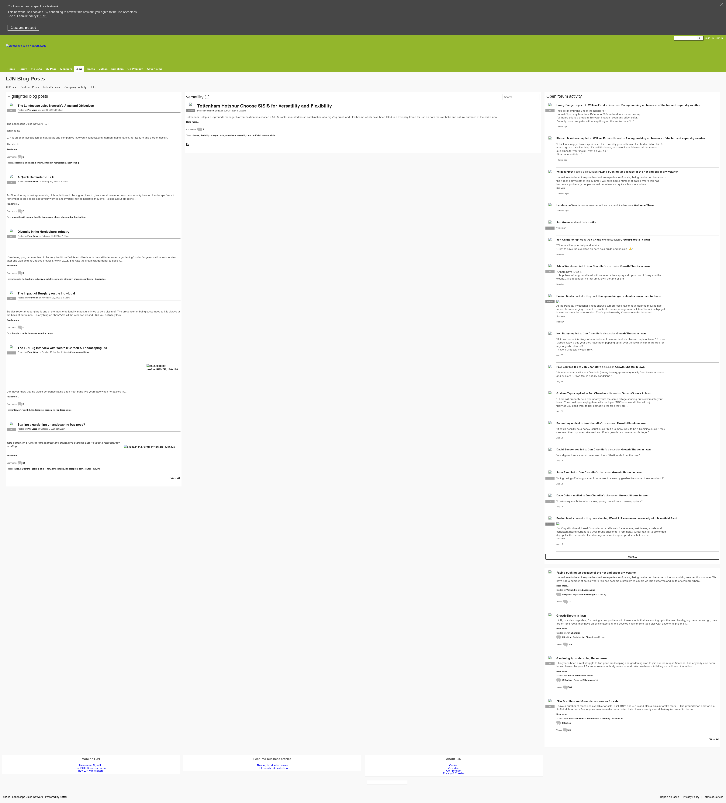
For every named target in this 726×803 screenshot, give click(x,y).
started (88, 469)
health (37, 217)
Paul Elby (562, 366)
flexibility (204, 135)
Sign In (719, 38)
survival (96, 469)
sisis (222, 135)
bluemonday (67, 217)
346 (570, 644)
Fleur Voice (32, 181)
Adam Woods (565, 266)
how (49, 469)
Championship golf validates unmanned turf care (629, 296)
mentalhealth (18, 217)
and (249, 135)
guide (43, 469)
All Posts (11, 87)
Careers (589, 675)
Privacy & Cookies (454, 773)
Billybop (587, 680)
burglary (16, 333)
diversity (16, 279)
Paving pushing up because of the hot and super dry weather (660, 105)
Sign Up (709, 38)
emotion (42, 333)
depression (47, 217)
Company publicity (75, 87)
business (29, 163)
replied (580, 105)
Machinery (605, 718)
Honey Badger (565, 105)
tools (24, 333)
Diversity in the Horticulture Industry (43, 231)
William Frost (596, 105)
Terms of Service (713, 797)
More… (632, 556)
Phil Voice (32, 110)
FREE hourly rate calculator (272, 768)
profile (592, 222)
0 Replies (566, 723)
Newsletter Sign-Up (90, 765)
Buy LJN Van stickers (90, 770)
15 (24, 463)
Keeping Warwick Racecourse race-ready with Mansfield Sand (637, 518)
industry (39, 279)
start (81, 469)
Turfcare (619, 718)
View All (176, 478)
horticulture (80, 217)
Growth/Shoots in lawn (635, 239)
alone (57, 217)
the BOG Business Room (91, 768)
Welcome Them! (644, 205)
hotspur (215, 135)
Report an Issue (669, 797)
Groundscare (592, 718)
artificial (257, 135)
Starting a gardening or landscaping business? (51, 424)
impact (51, 333)
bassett (265, 135)
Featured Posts (29, 87)
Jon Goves (563, 222)
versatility (242, 135)
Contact (453, 765)
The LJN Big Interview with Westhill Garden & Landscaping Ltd (62, 348)
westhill (26, 410)
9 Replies (566, 637)
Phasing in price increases (272, 765)
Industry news (51, 87)
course (15, 469)
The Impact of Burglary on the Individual (46, 293)
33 (569, 601)
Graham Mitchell (574, 675)
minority (58, 279)
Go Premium (453, 770)
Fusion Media (213, 111)
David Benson (565, 449)
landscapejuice (64, 410)
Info (93, 87)
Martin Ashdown (574, 718)
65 (569, 730)
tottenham (230, 135)
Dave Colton (564, 495)
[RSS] (187, 144)
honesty (39, 163)
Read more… (192, 122)
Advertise (453, 768)
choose (195, 135)
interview (16, 410)
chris (272, 135)
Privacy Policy (691, 797)
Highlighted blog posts (28, 96)
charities (78, 279)
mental (29, 217)
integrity (48, 163)
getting (35, 469)
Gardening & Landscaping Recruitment (581, 658)
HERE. (42, 16)
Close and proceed (23, 27)
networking (73, 163)
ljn (54, 410)
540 (570, 687)
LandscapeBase (566, 205)
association (18, 163)
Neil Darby (563, 333)
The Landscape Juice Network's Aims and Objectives (56, 105)
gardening (88, 279)
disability (48, 279)
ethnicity (68, 279)
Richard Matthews (568, 138)
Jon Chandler (565, 239)
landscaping (37, 410)
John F (560, 472)
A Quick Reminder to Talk (36, 177)
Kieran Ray (563, 422)
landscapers (58, 469)
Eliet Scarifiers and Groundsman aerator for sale (587, 701)
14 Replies (567, 680)
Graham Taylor (565, 393)
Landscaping (588, 590)
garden (48, 410)
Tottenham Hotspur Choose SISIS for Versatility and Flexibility (264, 105)
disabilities (100, 279)
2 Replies (566, 594)
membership (60, 163)
